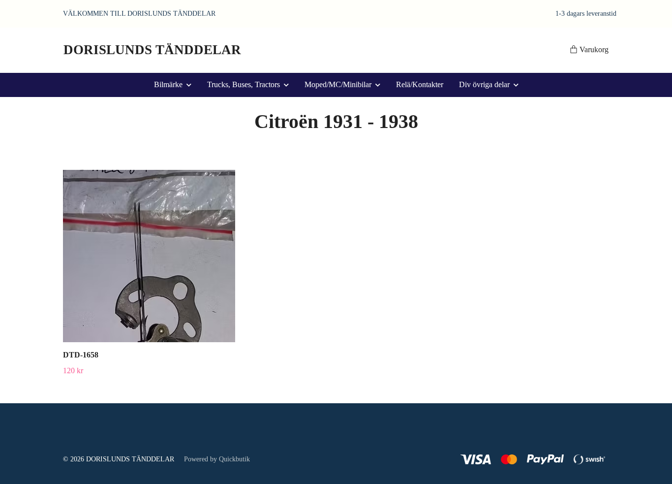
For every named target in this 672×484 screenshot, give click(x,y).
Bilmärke (168, 84)
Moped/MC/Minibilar (338, 84)
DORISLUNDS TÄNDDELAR (152, 49)
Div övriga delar (484, 84)
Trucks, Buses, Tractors (243, 84)
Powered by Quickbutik (217, 459)
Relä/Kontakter (419, 84)
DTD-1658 (80, 355)
